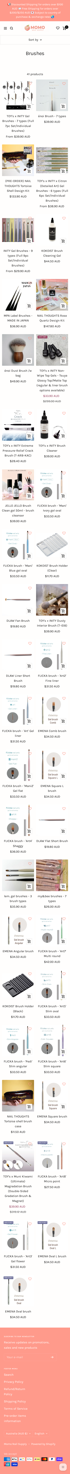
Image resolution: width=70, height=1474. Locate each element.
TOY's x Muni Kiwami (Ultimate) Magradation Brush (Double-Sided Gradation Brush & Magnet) (18, 1189)
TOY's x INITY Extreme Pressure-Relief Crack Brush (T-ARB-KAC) (18, 450)
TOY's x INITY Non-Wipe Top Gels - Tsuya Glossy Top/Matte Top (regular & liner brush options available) (52, 380)
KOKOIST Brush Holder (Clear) (52, 568)
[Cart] (64, 28)
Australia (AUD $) (17, 1433)
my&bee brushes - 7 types (52, 898)
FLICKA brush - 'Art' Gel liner (18, 733)
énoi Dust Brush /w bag (18, 373)
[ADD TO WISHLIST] (30, 83)
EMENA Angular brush (18, 951)
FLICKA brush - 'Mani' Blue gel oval (18, 568)
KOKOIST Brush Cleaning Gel (52, 253)
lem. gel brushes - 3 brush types (18, 898)
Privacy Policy (13, 1382)
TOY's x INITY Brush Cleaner (52, 448)
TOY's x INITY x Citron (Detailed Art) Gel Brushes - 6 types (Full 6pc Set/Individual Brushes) (52, 190)
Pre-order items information (15, 1418)
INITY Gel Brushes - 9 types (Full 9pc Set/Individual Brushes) (18, 258)
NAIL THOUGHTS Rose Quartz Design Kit (52, 318)
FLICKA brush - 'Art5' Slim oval (52, 1008)
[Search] (11, 28)
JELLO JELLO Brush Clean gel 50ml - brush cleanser (18, 510)
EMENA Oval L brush (52, 1256)
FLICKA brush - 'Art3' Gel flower (18, 1259)
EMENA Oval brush (18, 1311)
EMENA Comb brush (52, 731)
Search (9, 1374)
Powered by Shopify (43, 1444)
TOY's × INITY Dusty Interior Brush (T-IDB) (52, 623)
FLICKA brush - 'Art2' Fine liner (52, 678)
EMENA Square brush (52, 1116)
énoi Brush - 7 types (52, 116)
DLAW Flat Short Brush (52, 841)
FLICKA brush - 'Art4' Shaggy (18, 843)
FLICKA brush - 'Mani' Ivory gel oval (52, 508)
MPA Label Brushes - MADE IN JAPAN (18, 318)
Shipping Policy (15, 1401)
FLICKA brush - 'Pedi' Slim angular (18, 1064)
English (39, 1433)
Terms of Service (16, 1408)
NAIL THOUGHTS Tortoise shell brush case (18, 1121)
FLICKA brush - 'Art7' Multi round (52, 953)
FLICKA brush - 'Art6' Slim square (52, 1064)
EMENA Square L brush (52, 788)
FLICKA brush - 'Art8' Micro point (52, 1179)
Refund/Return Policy (14, 1391)
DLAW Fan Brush (18, 621)
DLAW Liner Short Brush (18, 678)
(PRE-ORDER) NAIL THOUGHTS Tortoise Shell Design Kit (18, 186)
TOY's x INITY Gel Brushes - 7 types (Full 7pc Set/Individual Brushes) (18, 123)
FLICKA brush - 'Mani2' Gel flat (18, 788)
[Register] (52, 1357)
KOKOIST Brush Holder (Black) (18, 1008)
